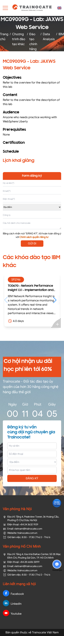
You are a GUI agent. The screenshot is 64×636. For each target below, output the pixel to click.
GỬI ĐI (32, 243)
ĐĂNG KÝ (32, 478)
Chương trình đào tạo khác (18, 39)
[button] (47, 300)
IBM (61, 34)
